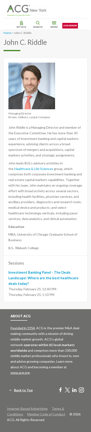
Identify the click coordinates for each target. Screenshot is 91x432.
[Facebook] (60, 390)
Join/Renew (70, 25)
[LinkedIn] (74, 390)
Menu (54, 26)
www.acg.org (20, 373)
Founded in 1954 (22, 328)
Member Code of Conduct (46, 414)
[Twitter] (67, 390)
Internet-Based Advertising (27, 409)
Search (37, 26)
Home (7, 33)
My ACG (21, 26)
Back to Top (23, 390)
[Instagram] (81, 390)
